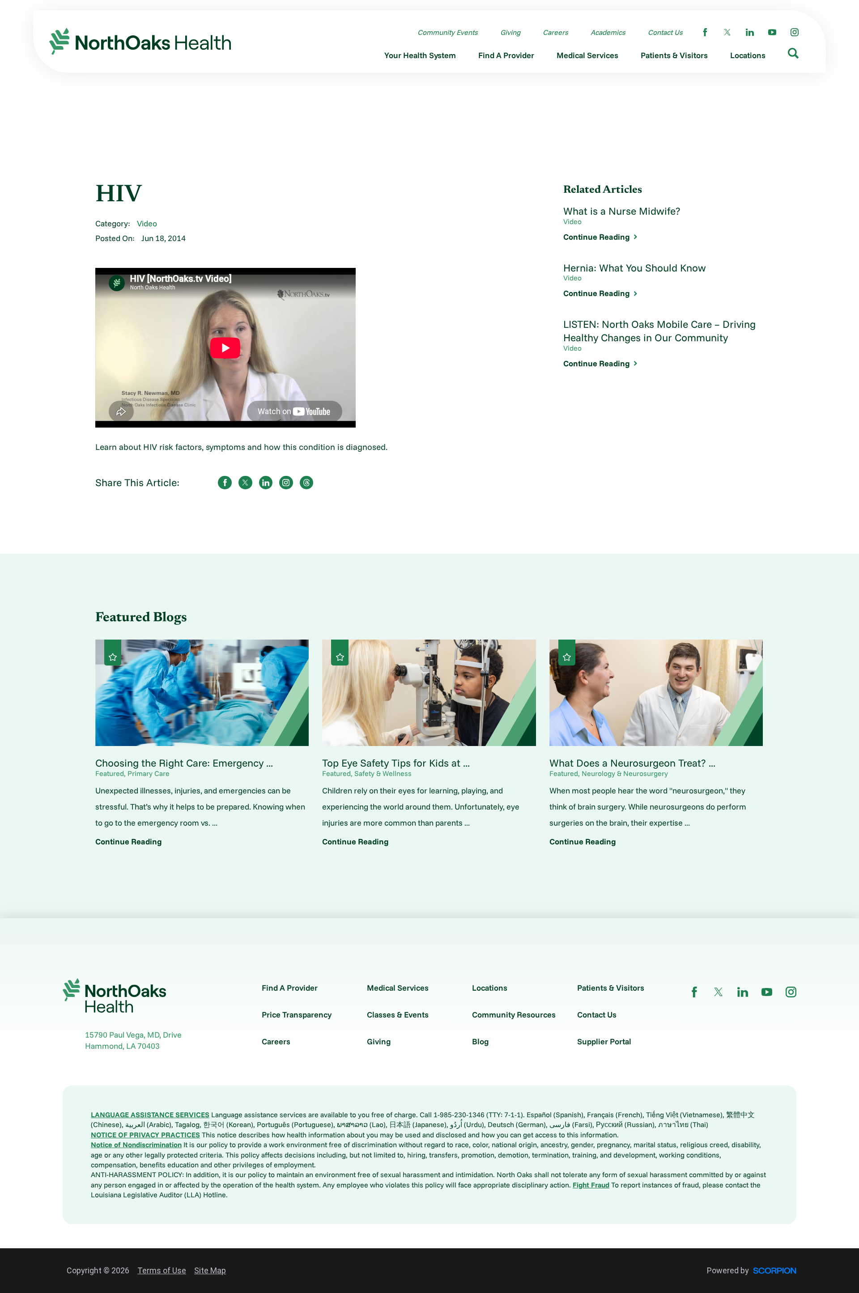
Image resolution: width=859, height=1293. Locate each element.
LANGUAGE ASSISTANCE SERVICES (150, 1114)
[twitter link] (727, 32)
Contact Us (597, 1015)
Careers (276, 1042)
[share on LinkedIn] (266, 483)
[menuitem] (420, 57)
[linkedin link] (750, 32)
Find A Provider (290, 988)
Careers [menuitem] (555, 32)
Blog (480, 1042)
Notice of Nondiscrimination (136, 1144)
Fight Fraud (591, 1184)
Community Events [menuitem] (447, 32)
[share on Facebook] (225, 483)
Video (147, 223)
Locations (489, 988)
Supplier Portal (604, 1042)
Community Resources (514, 1015)
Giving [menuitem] (510, 32)
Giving (379, 1042)
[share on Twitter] (245, 483)
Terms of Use (161, 1270)
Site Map (210, 1270)
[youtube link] (772, 32)
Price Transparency (297, 1015)
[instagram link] (795, 32)
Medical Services (398, 988)
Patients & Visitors (610, 988)
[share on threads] (307, 483)
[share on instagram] (286, 483)
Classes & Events (398, 1015)
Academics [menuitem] (608, 32)
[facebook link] (705, 32)
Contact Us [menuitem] (665, 32)
